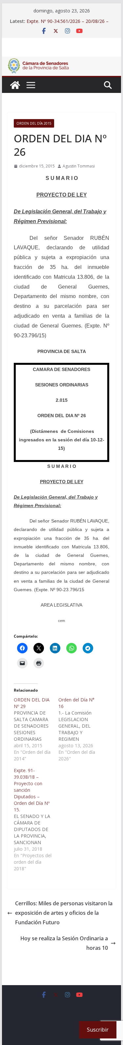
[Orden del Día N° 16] (80, 729)
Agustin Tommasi (79, 166)
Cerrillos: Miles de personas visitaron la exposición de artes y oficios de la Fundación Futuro (64, 913)
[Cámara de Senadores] (15, 85)
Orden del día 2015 (33, 123)
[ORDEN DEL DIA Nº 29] (36, 729)
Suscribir (98, 1029)
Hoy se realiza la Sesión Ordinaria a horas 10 (64, 943)
